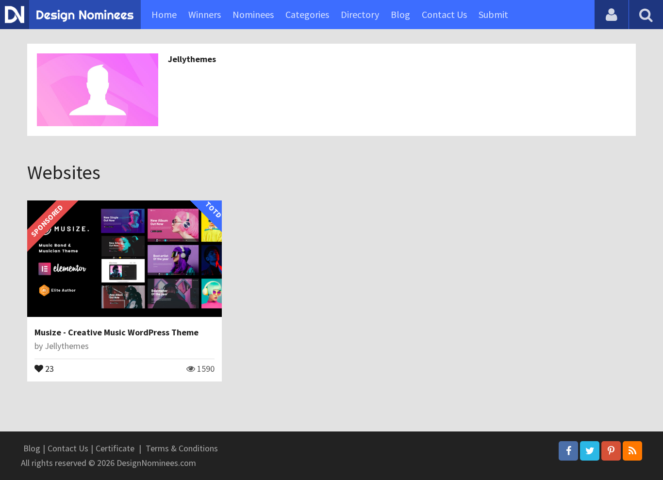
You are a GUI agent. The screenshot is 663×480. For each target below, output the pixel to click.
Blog (400, 14)
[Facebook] (568, 451)
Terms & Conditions (182, 448)
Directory (360, 14)
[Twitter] (589, 451)
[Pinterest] (611, 451)
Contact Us (444, 14)
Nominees (253, 14)
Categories (307, 14)
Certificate (115, 448)
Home (164, 14)
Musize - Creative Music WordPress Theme (116, 332)
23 (48, 368)
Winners (204, 14)
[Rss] (632, 451)
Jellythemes (192, 59)
